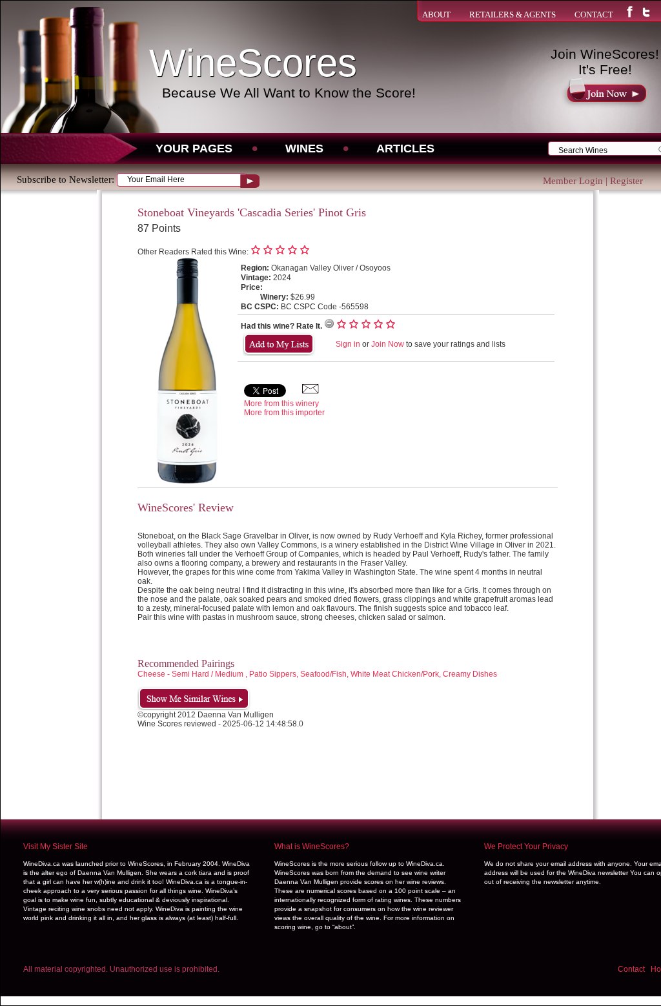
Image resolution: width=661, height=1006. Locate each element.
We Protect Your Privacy (526, 846)
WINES (304, 148)
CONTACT (594, 14)
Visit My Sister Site (55, 846)
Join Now (387, 344)
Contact (631, 969)
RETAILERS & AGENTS (512, 14)
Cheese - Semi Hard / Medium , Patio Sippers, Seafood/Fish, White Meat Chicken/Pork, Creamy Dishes (317, 674)
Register (626, 181)
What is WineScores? (311, 846)
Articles (405, 148)
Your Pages (194, 148)
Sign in (348, 344)
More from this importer (284, 412)
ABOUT (436, 14)
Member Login (573, 181)
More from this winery (281, 403)
